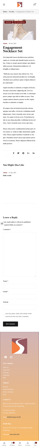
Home (5, 11)
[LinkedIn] (34, 153)
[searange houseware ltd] (19, 4)
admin (5, 43)
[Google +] (28, 153)
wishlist (12, 444)
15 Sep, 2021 (12, 172)
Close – (2, 223)
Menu (20, 445)
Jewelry (11, 11)
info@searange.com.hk (14, 417)
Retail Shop (7, 424)
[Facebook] (13, 153)
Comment (7, 229)
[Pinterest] (23, 153)
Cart (35, 444)
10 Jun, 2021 (12, 43)
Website (5, 302)
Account (27, 445)
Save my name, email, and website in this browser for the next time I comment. (19, 315)
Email (5, 291)
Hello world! (7, 175)
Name (5, 281)
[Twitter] (18, 153)
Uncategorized (19, 22)
